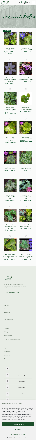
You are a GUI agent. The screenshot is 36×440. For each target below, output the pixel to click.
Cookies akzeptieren (18, 424)
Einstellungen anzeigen (18, 434)
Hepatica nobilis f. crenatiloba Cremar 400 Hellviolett (10, 79)
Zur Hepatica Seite (8, 319)
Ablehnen (18, 429)
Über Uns (6, 305)
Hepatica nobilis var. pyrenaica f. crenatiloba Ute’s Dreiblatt (10, 256)
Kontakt (6, 316)
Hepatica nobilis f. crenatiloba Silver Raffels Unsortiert (10, 226)
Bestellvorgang (8, 335)
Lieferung (6, 328)
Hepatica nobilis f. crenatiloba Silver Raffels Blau (10, 196)
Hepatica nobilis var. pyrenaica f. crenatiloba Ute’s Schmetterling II (26, 256)
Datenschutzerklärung (19, 437)
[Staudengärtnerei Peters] (5, 2)
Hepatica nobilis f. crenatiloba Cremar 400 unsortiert (10, 109)
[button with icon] (7, 368)
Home (5, 302)
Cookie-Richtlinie (9, 437)
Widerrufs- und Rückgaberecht (12, 339)
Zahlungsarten (7, 332)
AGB (5, 358)
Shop (5, 309)
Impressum (28, 437)
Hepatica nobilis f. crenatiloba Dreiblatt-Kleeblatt (10, 139)
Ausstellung (7, 312)
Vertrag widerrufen (12, 292)
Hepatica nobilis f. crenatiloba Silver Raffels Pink (26, 196)
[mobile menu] (33, 2)
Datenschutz (7, 355)
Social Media (7, 351)
